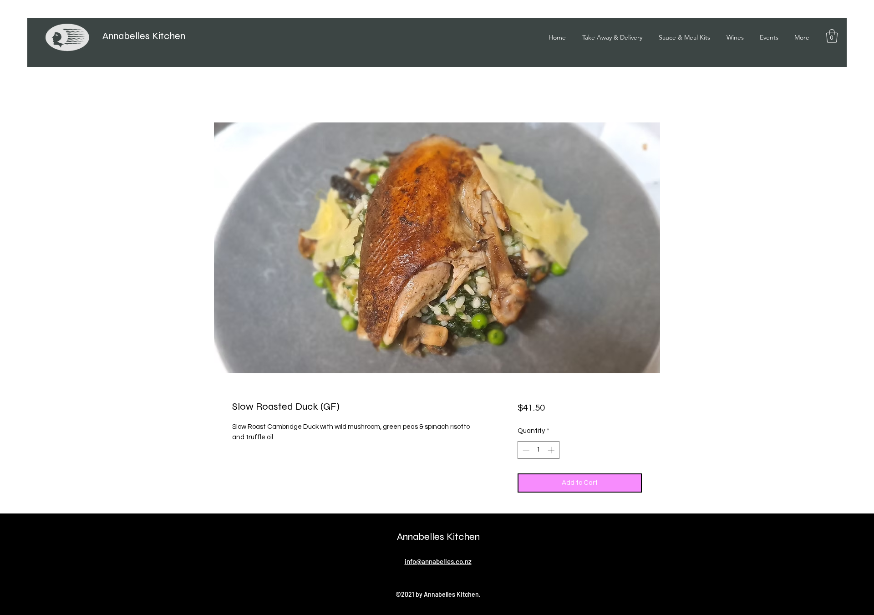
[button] (832, 36)
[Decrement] (525, 450)
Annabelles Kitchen (143, 36)
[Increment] (552, 450)
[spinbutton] (538, 450)
